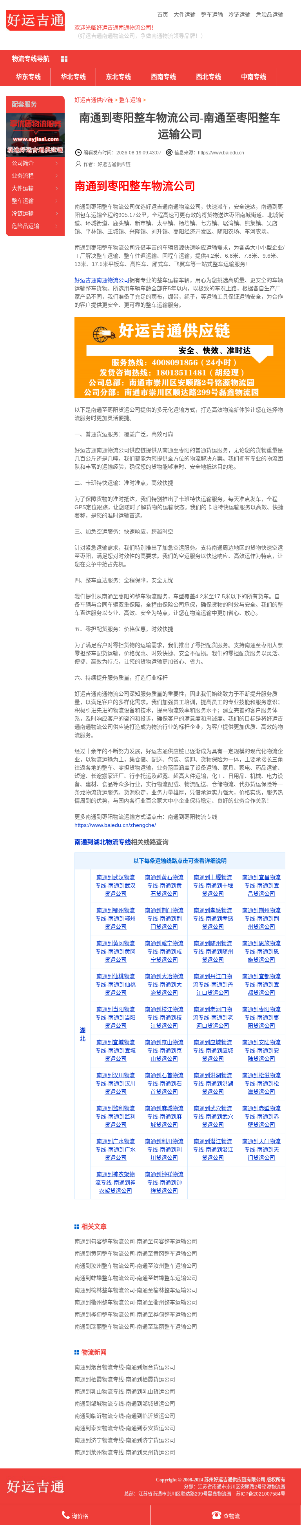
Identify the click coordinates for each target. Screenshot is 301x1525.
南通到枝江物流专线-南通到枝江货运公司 (164, 1017)
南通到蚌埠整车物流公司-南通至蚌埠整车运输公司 (135, 1278)
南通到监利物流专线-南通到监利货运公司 (115, 1116)
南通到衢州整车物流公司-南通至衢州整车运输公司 (135, 1302)
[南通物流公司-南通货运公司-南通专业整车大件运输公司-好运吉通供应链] (35, 20)
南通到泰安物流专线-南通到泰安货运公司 (124, 1428)
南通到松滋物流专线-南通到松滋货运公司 (261, 1083)
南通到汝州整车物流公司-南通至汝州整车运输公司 (135, 1266)
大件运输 (185, 14)
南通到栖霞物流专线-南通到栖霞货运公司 (124, 1379)
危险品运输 (269, 14)
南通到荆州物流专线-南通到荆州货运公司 (261, 918)
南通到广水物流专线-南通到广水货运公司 (115, 1149)
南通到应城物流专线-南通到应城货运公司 (213, 1050)
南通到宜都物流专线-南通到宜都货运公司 (261, 984)
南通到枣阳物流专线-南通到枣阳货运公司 (261, 1017)
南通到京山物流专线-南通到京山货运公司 (164, 1050)
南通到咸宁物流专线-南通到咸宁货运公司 (164, 951)
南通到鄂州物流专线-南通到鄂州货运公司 (115, 918)
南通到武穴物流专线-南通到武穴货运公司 (213, 1116)
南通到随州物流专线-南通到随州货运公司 (213, 951)
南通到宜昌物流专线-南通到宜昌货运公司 (261, 885)
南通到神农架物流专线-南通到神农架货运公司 (115, 1182)
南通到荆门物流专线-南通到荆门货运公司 (164, 918)
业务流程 (23, 175)
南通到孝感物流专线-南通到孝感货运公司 (213, 918)
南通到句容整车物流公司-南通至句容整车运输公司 (135, 1241)
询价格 (80, 1516)
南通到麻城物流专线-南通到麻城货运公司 (164, 1116)
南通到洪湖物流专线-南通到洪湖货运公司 (213, 1083)
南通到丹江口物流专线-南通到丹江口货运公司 (213, 984)
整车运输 (212, 14)
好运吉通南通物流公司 (101, 280)
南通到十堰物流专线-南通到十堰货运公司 (213, 885)
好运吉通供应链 (93, 100)
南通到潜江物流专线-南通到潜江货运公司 (213, 1149)
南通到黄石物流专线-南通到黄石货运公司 (164, 885)
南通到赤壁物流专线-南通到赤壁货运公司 (261, 1116)
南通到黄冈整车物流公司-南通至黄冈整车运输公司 (135, 1253)
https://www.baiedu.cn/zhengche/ (115, 825)
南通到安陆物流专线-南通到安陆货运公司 (261, 1050)
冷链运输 (239, 14)
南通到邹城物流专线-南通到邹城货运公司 (124, 1403)
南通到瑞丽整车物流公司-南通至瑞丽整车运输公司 (135, 1326)
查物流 (231, 1516)
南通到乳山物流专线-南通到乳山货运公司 (124, 1391)
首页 (162, 14)
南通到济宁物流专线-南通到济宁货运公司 (124, 1440)
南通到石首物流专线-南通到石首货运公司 (164, 1083)
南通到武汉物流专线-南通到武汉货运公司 (115, 885)
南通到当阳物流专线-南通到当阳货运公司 (115, 1017)
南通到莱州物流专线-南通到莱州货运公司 (124, 1452)
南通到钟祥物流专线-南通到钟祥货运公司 (164, 1182)
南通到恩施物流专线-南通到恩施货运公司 (261, 951)
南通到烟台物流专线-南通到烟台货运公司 (124, 1367)
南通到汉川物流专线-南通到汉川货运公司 (115, 1083)
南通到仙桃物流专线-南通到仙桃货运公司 (115, 984)
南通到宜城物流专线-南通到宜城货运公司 (115, 1050)
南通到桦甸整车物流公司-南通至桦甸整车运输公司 (135, 1314)
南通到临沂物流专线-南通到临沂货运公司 (124, 1416)
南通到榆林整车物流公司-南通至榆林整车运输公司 (135, 1290)
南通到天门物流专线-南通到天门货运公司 (261, 1149)
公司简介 (23, 163)
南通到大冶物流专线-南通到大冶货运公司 (164, 984)
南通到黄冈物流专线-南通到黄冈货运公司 (115, 951)
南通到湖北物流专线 (102, 842)
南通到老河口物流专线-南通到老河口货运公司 (213, 1017)
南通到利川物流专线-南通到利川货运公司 (164, 1149)
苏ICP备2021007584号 (260, 1494)
